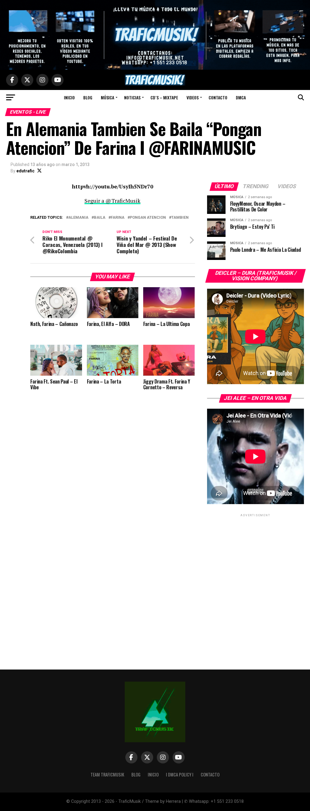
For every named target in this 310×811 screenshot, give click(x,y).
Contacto (218, 97)
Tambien (180, 218)
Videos (192, 97)
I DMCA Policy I (179, 774)
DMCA (241, 97)
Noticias (132, 97)
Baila (99, 218)
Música (107, 97)
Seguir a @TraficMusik (112, 200)
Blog (87, 97)
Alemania (78, 218)
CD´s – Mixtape (164, 97)
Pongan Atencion (148, 218)
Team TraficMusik (107, 774)
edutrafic (25, 170)
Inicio (69, 97)
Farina (117, 218)
